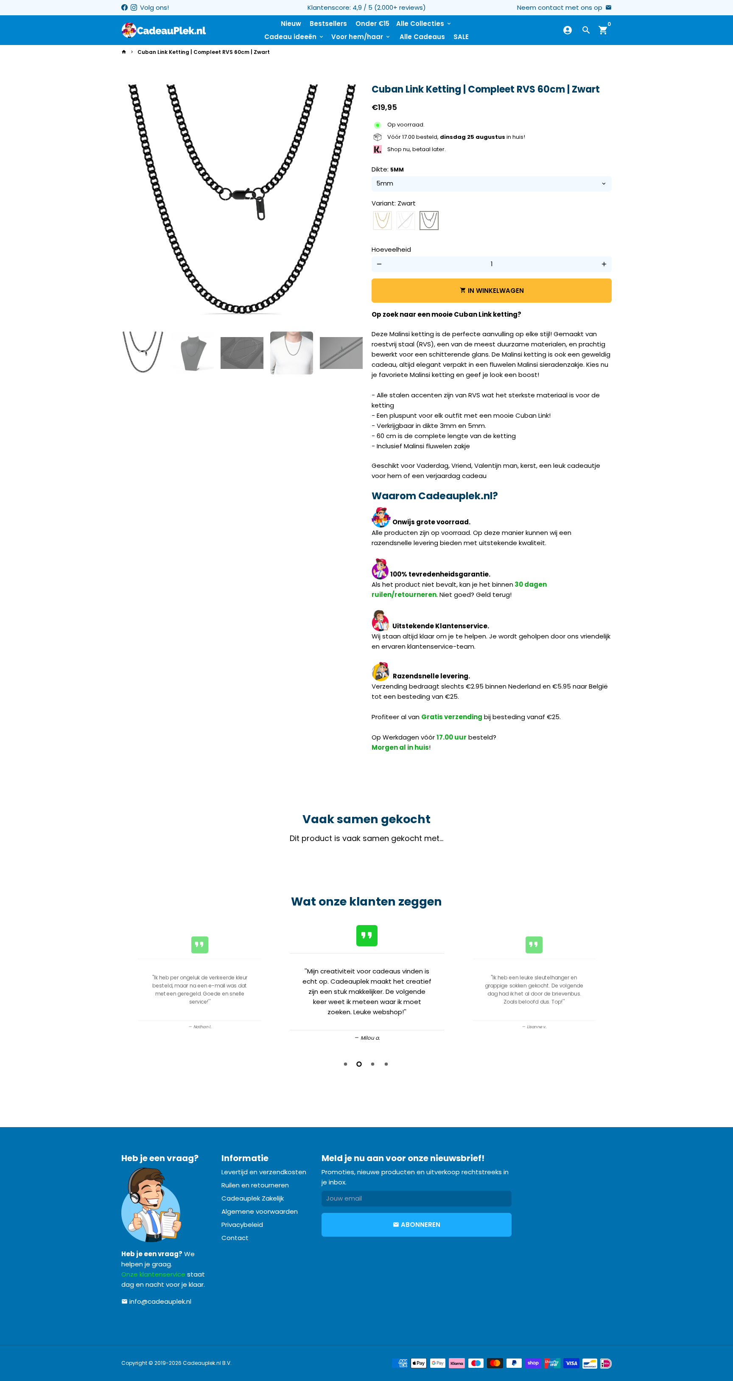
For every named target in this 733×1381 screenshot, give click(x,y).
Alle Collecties (424, 23)
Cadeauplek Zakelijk (252, 1198)
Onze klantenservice (153, 1274)
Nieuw (291, 23)
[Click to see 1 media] (142, 353)
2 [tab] (360, 1064)
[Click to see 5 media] (341, 353)
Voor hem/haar (361, 36)
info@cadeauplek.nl (156, 1301)
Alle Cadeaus (422, 36)
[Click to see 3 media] (242, 353)
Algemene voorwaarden (259, 1211)
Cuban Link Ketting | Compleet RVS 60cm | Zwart (203, 52)
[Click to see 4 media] (291, 353)
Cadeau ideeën (294, 36)
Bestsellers (328, 23)
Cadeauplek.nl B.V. (207, 1363)
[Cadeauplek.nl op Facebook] (124, 7)
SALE (461, 36)
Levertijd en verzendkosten (263, 1171)
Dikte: (388, 169)
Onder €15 (372, 23)
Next (350, 204)
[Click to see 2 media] (192, 353)
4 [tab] (387, 1064)
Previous (130, 983)
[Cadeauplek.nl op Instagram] (134, 7)
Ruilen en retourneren (255, 1185)
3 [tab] (373, 1064)
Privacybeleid (242, 1224)
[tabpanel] (367, 981)
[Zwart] (429, 221)
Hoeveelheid (391, 249)
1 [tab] (346, 1064)
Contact (235, 1237)
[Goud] (382, 221)
